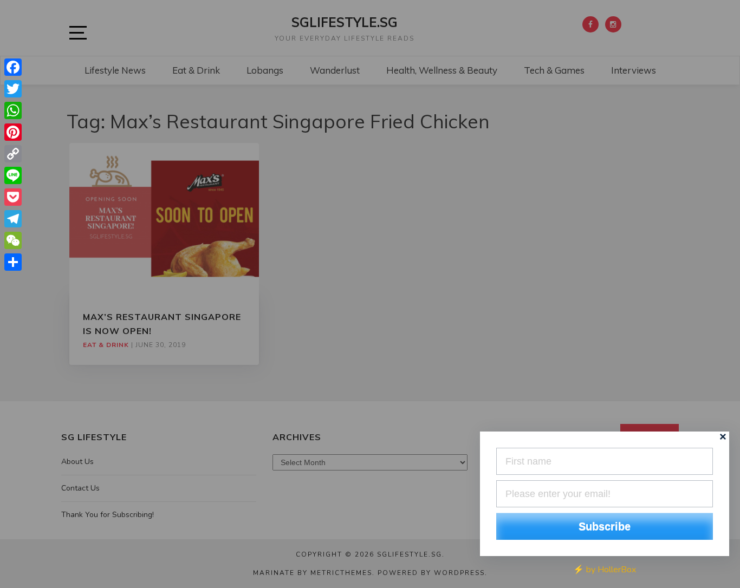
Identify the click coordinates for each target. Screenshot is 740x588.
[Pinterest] (13, 132)
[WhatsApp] (13, 110)
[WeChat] (13, 240)
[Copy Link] (13, 154)
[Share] (13, 262)
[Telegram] (13, 219)
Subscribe (605, 526)
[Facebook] (13, 67)
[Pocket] (13, 197)
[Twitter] (13, 89)
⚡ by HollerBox (604, 570)
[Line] (13, 175)
